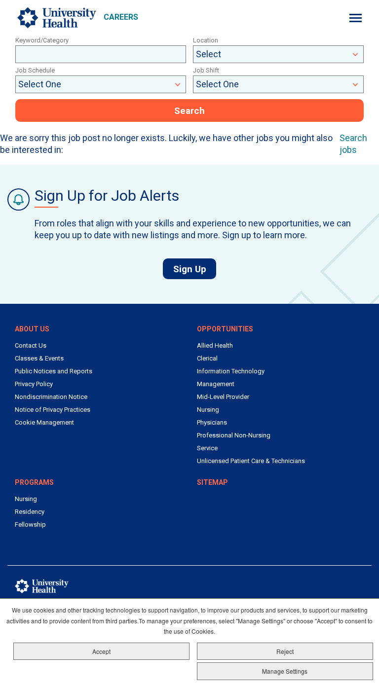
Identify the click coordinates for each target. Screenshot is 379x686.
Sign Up (194, 269)
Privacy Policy (34, 384)
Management (215, 384)
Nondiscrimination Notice (51, 396)
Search (189, 110)
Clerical (207, 358)
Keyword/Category (42, 40)
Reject (285, 651)
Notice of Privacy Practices (52, 409)
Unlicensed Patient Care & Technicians (251, 461)
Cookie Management (44, 422)
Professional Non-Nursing (233, 435)
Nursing (208, 409)
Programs (34, 482)
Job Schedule (35, 70)
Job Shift (206, 70)
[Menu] (355, 18)
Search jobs (353, 144)
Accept (101, 651)
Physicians (212, 422)
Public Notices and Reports (53, 371)
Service (207, 448)
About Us (32, 329)
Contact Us (30, 345)
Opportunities (225, 329)
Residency (29, 511)
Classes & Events (39, 358)
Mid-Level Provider (223, 396)
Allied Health (215, 345)
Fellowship (30, 524)
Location (205, 40)
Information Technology (231, 371)
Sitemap (212, 482)
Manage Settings (284, 671)
